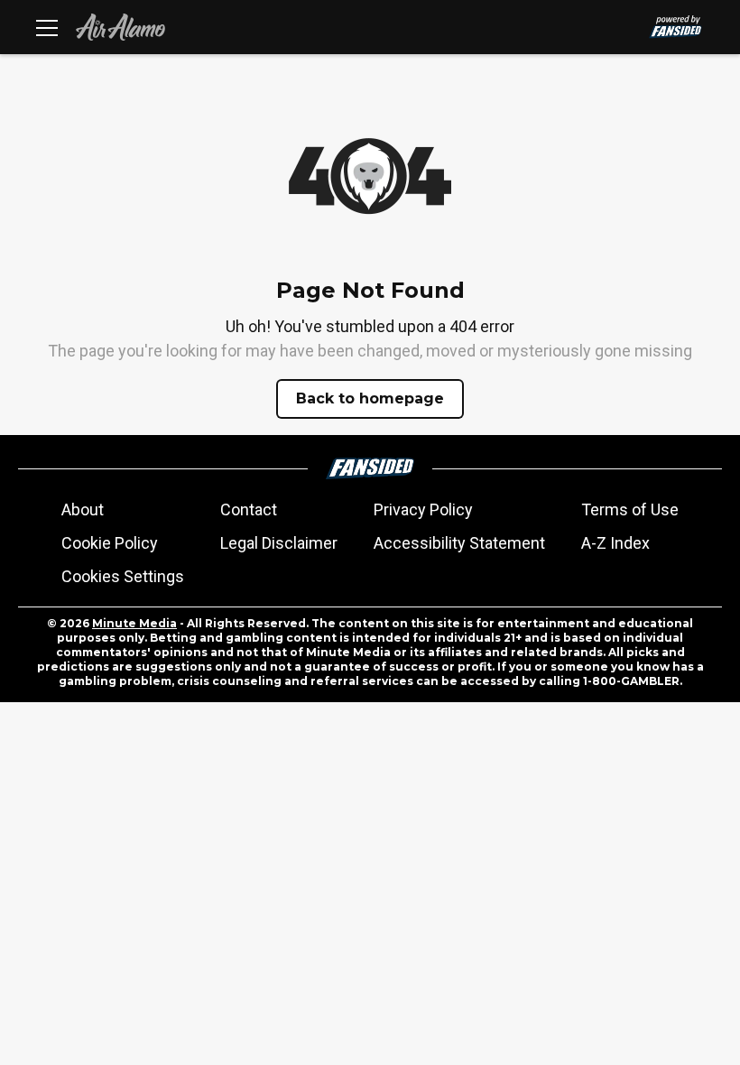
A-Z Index (615, 542)
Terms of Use (630, 509)
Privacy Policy (423, 509)
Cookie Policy (109, 542)
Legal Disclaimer (279, 542)
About (82, 509)
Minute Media (134, 623)
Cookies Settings (122, 576)
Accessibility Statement (459, 542)
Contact (248, 509)
